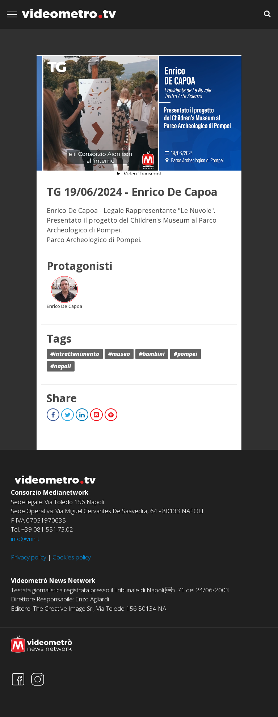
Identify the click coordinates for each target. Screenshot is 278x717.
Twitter (67, 414)
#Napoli (60, 366)
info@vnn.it (25, 538)
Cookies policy (71, 557)
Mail (96, 414)
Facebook (53, 414)
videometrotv (69, 13)
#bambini (152, 353)
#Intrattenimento (74, 353)
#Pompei (185, 353)
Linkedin (82, 414)
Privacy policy (28, 557)
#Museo (119, 353)
